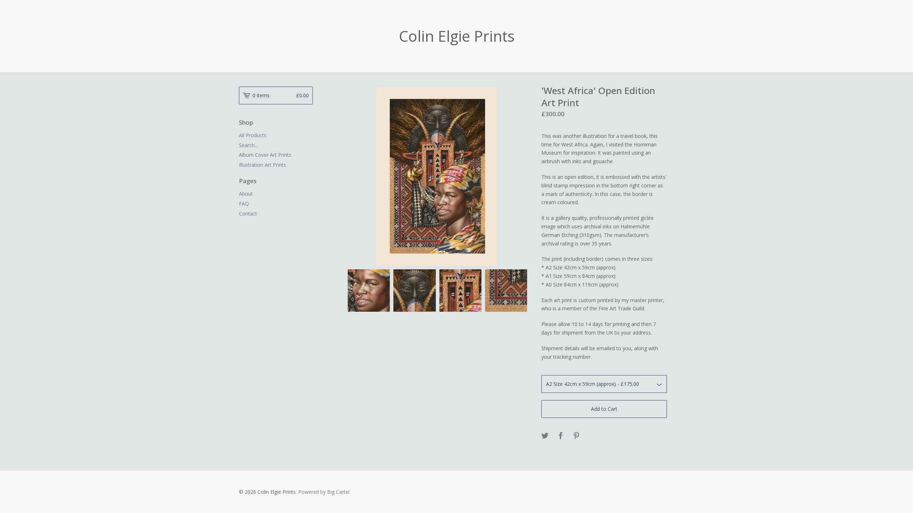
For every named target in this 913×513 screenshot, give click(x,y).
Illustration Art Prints (262, 164)
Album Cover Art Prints (265, 154)
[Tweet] (545, 436)
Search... (248, 145)
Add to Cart (604, 408)
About (246, 193)
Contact (248, 213)
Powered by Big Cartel (324, 491)
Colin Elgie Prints (457, 35)
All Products (252, 135)
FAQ (244, 203)
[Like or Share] (560, 436)
